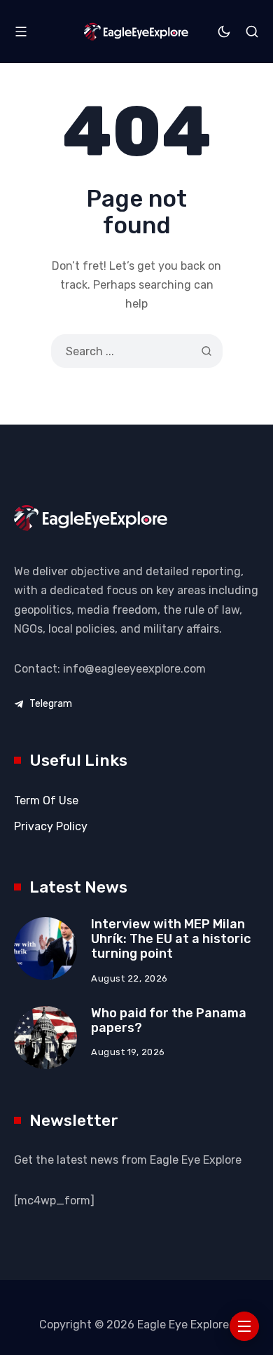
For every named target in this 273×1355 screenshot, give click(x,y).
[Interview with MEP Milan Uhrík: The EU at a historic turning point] (45, 948)
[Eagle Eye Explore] (137, 31)
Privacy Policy (51, 826)
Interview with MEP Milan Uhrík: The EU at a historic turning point (171, 938)
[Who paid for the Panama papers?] (45, 1037)
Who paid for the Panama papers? (168, 1020)
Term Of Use (46, 800)
